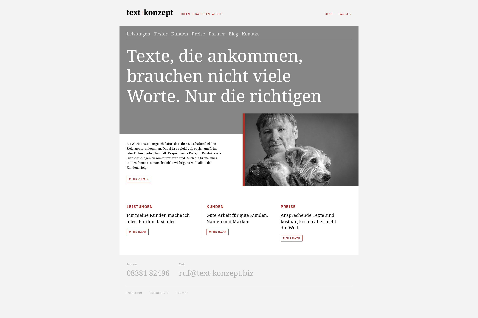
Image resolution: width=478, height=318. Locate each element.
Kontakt (250, 34)
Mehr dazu (137, 232)
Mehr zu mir (139, 179)
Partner (217, 34)
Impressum (134, 293)
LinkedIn (345, 14)
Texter (160, 34)
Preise (198, 34)
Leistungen (138, 34)
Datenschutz (159, 293)
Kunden (179, 34)
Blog (233, 34)
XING (329, 14)
